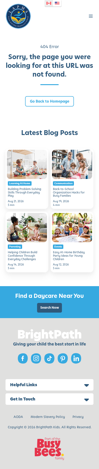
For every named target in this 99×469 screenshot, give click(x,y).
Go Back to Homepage (49, 101)
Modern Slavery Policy (48, 417)
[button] (90, 16)
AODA (18, 417)
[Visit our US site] (57, 3)
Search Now (49, 307)
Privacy (78, 417)
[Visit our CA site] (49, 3)
